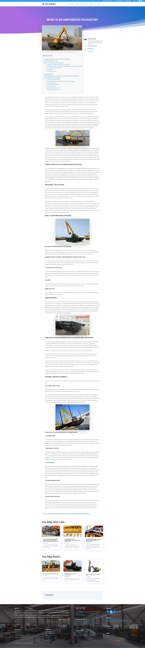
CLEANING (50, 69)
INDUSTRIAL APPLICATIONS (51, 61)
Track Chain (71, 4)
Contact (99, 4)
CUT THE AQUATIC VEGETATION (55, 67)
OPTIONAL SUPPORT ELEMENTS (52, 78)
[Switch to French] (114, 640)
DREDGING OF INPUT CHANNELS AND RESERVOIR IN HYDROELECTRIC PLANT (65, 66)
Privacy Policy (48, 639)
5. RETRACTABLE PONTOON (54, 89)
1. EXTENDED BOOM (52, 82)
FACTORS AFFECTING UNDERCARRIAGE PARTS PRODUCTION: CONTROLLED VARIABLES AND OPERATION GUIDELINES (50, 540)
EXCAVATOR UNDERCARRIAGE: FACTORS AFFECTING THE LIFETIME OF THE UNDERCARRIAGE (93, 540)
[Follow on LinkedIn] (114, 611)
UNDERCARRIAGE (49, 74)
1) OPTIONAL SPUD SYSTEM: (54, 79)
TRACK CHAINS (50, 462)
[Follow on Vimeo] (111, 611)
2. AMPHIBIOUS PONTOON (54, 84)
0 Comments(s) (91, 48)
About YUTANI (48, 631)
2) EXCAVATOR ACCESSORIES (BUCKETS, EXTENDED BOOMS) (61, 81)
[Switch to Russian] (116, 640)
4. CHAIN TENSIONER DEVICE (54, 87)
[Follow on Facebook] (107, 611)
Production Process (84, 4)
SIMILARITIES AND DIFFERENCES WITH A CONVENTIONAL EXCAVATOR (62, 76)
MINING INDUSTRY (52, 71)
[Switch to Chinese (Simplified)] (112, 640)
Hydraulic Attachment (19, 637)
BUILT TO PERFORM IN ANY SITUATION (54, 62)
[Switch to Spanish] (119, 640)
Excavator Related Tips (92, 46)
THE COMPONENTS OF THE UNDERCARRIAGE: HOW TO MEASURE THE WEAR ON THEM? (72, 540)
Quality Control (92, 4)
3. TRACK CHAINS (51, 86)
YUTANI (76, 4)
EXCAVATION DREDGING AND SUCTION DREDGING (59, 64)
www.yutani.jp (82, 614)
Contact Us (48, 637)
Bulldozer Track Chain (19, 635)
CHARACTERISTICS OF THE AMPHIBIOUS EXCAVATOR (57, 59)
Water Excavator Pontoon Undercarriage (50, 573)
